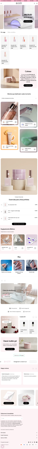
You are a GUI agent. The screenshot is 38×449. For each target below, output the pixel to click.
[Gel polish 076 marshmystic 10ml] (32, 39)
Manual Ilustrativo (8, 403)
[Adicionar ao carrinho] (15, 122)
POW (26, 403)
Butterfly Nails (31, 272)
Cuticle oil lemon (24, 329)
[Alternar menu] (1, 3)
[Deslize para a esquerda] (2, 281)
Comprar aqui (26, 25)
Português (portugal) (4, 442)
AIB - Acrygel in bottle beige (14, 210)
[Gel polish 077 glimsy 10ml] (5, 39)
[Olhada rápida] (8, 37)
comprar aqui (7, 296)
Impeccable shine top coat (13, 217)
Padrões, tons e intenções (6, 272)
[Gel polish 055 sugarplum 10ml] (14, 39)
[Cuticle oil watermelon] (33, 324)
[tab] (3, 32)
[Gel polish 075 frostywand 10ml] (5, 54)
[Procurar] (34, 3)
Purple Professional (5, 444)
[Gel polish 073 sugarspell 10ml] (23, 39)
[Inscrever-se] (22, 418)
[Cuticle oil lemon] (24, 324)
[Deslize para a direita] (5, 281)
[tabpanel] (19, 50)
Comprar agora (10, 349)
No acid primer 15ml (12, 204)
